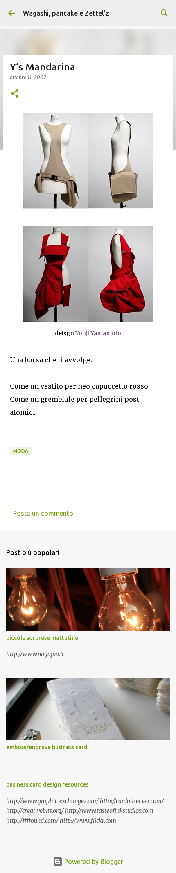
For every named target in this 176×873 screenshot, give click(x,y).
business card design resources (47, 784)
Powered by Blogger (93, 861)
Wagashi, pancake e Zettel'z (66, 13)
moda (20, 451)
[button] (15, 94)
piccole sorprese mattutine (42, 637)
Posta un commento (43, 513)
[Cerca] (164, 13)
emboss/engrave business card (47, 747)
